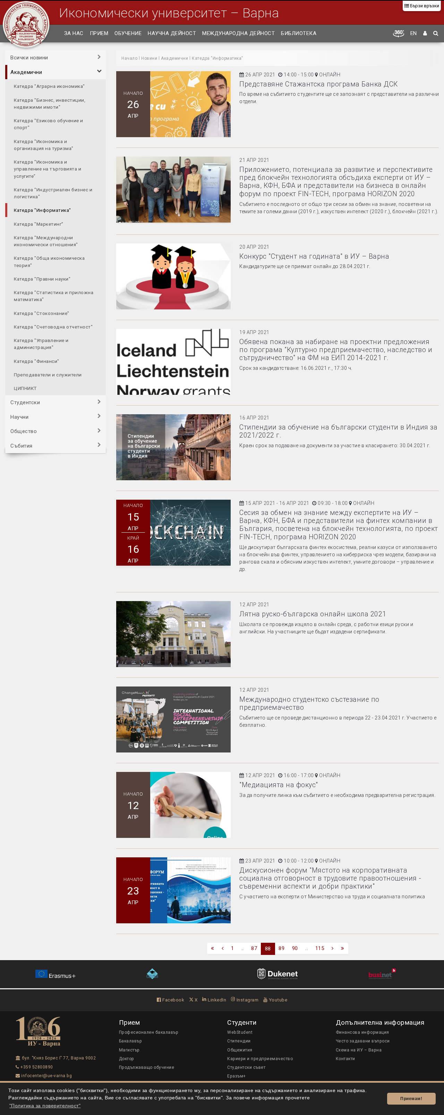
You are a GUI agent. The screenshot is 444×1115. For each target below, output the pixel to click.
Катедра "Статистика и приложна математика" (53, 295)
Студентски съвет (246, 1067)
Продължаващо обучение (146, 1067)
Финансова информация (362, 1032)
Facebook (172, 999)
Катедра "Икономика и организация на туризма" (44, 144)
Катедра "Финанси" (36, 361)
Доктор (126, 1058)
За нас (74, 33)
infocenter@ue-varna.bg (46, 1075)
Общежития (240, 1050)
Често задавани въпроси (363, 1041)
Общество (23, 431)
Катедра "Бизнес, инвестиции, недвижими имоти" (49, 103)
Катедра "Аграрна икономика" (49, 86)
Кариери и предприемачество (260, 1058)
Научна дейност (172, 33)
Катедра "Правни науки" (42, 278)
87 (254, 948)
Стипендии (239, 1041)
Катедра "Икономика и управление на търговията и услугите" (47, 168)
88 (268, 949)
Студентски (25, 402)
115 (319, 948)
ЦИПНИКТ (25, 388)
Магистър (129, 1050)
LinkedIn (216, 999)
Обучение (128, 33)
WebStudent (240, 1032)
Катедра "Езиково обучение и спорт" (48, 123)
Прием (99, 33)
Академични (26, 72)
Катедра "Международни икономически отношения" (46, 240)
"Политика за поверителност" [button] (45, 1105)
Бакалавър (130, 1041)
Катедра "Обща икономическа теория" (49, 261)
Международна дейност (238, 33)
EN (413, 33)
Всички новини (29, 58)
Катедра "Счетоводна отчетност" (53, 326)
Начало (129, 58)
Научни (19, 417)
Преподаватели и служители (48, 374)
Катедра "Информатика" (42, 210)
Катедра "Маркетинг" (38, 223)
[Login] (425, 33)
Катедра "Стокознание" (41, 313)
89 (281, 948)
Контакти (345, 1058)
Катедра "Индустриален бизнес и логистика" (53, 192)
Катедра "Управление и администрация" (41, 343)
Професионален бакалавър (149, 1032)
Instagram (246, 999)
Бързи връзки (424, 5)
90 (295, 948)
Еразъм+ (236, 1076)
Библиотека (298, 33)
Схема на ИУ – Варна (359, 1050)
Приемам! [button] (411, 1098)
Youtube (277, 999)
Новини (149, 58)
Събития (21, 445)
